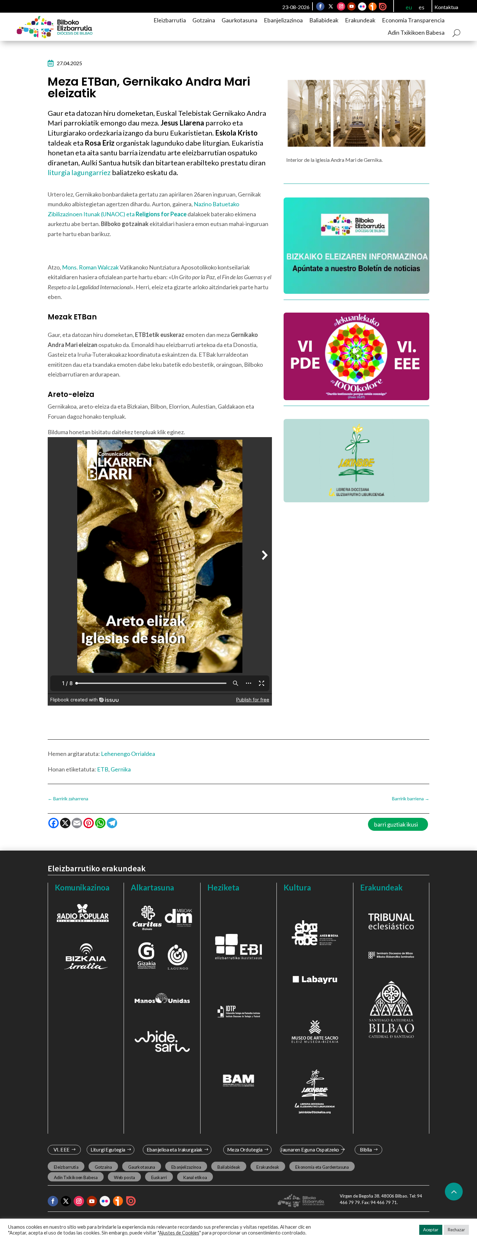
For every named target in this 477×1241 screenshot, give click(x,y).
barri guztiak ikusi (396, 824)
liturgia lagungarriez (80, 172)
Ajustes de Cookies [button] (179, 1232)
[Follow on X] (330, 6)
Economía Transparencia (413, 20)
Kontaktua (446, 7)
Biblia (366, 1150)
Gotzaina (203, 20)
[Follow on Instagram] (341, 6)
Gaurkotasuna (239, 20)
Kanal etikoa (195, 1177)
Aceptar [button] (430, 1229)
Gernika (121, 769)
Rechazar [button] (456, 1229)
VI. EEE (61, 1150)
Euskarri (159, 1177)
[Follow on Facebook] (320, 6)
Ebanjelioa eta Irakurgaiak (174, 1150)
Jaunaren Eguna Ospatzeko (309, 1150)
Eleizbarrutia (169, 20)
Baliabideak (323, 20)
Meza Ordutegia (245, 1150)
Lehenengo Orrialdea (128, 753)
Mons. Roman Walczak (90, 267)
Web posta (124, 1177)
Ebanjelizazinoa (283, 20)
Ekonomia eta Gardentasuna (322, 1166)
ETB (102, 769)
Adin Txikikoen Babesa (416, 32)
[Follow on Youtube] (351, 6)
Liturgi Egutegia (108, 1150)
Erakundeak (360, 20)
